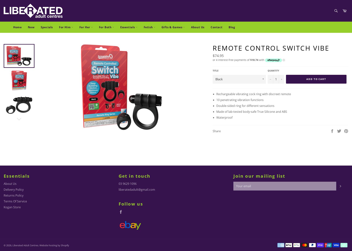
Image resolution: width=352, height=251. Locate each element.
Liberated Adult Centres (25, 245)
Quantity (273, 70)
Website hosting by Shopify (54, 245)
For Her (85, 27)
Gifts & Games (172, 27)
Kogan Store (12, 207)
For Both (105, 27)
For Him (65, 27)
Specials (47, 27)
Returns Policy (13, 195)
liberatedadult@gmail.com (137, 190)
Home (17, 27)
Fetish (149, 27)
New (31, 27)
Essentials (128, 27)
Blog (232, 27)
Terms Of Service (15, 201)
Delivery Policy (14, 190)
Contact (216, 27)
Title (216, 70)
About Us (197, 27)
